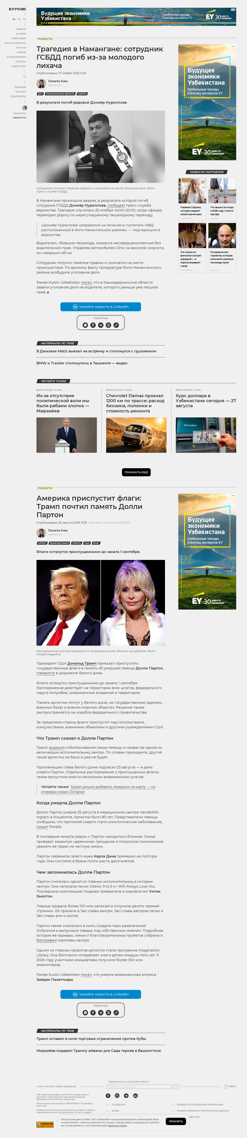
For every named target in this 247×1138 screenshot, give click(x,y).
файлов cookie (117, 1125)
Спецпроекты (18, 96)
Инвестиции (19, 38)
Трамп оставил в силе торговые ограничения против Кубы (91, 1039)
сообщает (116, 205)
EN (24, 19)
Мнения (21, 52)
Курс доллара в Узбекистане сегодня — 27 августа (206, 401)
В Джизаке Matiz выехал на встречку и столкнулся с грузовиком (96, 351)
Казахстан (20, 113)
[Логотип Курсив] (17, 9)
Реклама (20, 92)
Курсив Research (16, 57)
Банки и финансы (15, 43)
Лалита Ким (58, 81)
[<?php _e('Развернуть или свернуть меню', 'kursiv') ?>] (25, 107)
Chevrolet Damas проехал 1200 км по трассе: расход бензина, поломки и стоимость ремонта (135, 403)
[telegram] (126, 1095)
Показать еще (136, 472)
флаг (96, 543)
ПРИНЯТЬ (176, 1121)
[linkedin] (135, 1095)
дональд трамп (59, 543)
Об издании (118, 1105)
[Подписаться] (176, 1087)
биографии (46, 940)
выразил (57, 747)
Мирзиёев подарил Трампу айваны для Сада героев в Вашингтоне (98, 1051)
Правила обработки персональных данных (203, 1111)
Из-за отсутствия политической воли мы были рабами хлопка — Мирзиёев (62, 403)
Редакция (20, 87)
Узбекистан (19, 117)
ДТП (40, 94)
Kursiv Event (18, 66)
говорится (45, 673)
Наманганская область (60, 94)
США (87, 543)
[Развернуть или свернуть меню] (24, 76)
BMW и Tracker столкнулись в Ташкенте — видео (82, 363)
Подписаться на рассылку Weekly (128, 1082)
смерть (82, 94)
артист (42, 543)
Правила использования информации (200, 1105)
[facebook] (108, 1095)
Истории (21, 34)
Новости (21, 29)
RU (13, 19)
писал (86, 282)
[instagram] (117, 1095)
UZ (19, 19)
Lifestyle (21, 61)
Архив (115, 1111)
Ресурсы (21, 48)
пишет (42, 827)
